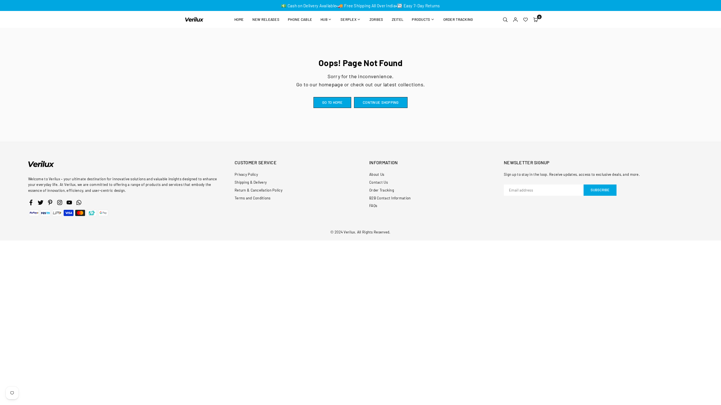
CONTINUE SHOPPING (381, 102)
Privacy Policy (246, 174)
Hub (324, 19)
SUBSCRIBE (600, 190)
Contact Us (378, 182)
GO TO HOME (332, 102)
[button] (536, 19)
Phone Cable (300, 19)
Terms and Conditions (253, 198)
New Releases (265, 19)
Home (239, 19)
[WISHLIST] (525, 19)
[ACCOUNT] (515, 19)
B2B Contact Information (390, 198)
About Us (376, 174)
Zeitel (398, 19)
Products (421, 19)
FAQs (373, 205)
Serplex (349, 19)
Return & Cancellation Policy (258, 190)
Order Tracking (458, 19)
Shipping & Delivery (251, 182)
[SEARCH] (505, 19)
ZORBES (376, 19)
